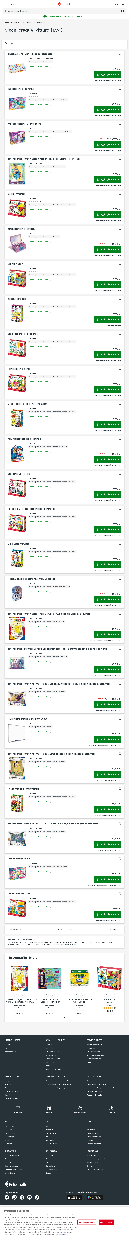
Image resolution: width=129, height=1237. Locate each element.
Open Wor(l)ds (51, 1169)
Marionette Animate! (18, 544)
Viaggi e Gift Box (93, 1162)
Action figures (10, 1173)
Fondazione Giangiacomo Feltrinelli (100, 1088)
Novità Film (91, 1130)
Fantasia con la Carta (19, 369)
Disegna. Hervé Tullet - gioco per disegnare (30, 54)
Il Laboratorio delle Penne (21, 89)
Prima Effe (90, 1062)
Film (88, 1126)
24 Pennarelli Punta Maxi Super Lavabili (79, 1000)
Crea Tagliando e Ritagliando (23, 334)
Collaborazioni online (95, 1059)
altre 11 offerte (116, 115)
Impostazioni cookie (87, 1222)
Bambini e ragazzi (94, 1144)
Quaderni (49, 1173)
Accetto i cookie (106, 1222)
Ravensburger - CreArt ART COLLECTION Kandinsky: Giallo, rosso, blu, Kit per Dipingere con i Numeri (59, 684)
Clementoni (35, 93)
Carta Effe (49, 1045)
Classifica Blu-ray (94, 1137)
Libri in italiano (10, 1126)
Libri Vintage (9, 1137)
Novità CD (49, 1130)
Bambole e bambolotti (13, 1169)
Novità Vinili (50, 1140)
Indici (48, 1066)
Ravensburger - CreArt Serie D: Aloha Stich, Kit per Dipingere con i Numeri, (46, 159)
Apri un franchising (94, 1045)
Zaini (48, 1162)
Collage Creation (16, 194)
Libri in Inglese (10, 1133)
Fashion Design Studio (19, 858)
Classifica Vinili (52, 1144)
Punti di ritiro (50, 1062)
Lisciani (33, 128)
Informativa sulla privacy (55, 1088)
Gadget (90, 1166)
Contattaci (9, 1095)
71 (71, 929)
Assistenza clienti (11, 1091)
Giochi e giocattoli (12, 1155)
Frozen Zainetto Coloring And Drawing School (31, 579)
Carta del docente (53, 1059)
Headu (33, 198)
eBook (7, 1140)
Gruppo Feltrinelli (93, 1081)
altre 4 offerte (116, 150)
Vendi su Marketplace (95, 1055)
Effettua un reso (10, 1088)
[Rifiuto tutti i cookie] (125, 1221)
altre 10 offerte (115, 885)
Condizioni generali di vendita (57, 1081)
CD (47, 1126)
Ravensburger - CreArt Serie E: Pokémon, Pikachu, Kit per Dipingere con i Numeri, (49, 614)
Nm (31, 723)
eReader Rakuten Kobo (95, 1169)
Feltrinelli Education (94, 1091)
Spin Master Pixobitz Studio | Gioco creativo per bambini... (49, 1000)
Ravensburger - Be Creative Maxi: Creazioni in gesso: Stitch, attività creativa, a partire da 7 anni (57, 649)
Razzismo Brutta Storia (96, 1095)
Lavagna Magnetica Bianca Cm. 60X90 (28, 719)
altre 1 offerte (116, 185)
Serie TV (90, 1140)
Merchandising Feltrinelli (96, 1159)
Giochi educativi (11, 1162)
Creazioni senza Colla (19, 893)
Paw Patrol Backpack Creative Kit (25, 439)
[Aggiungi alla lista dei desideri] (120, 53)
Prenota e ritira (51, 1048)
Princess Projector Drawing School (25, 124)
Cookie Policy (62, 1234)
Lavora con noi (10, 1052)
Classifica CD (51, 1133)
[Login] (12, 4)
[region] (64, 1222)
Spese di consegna (12, 1098)
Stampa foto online (53, 1069)
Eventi (7, 1048)
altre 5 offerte (116, 465)
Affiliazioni (91, 1048)
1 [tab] (64, 1017)
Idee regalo (91, 1155)
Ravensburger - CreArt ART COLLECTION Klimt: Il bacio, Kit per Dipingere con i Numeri (51, 753)
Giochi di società (11, 1166)
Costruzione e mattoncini (14, 1159)
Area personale (10, 1081)
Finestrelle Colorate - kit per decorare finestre (31, 509)
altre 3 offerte (116, 395)
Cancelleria (50, 1166)
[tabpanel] (20, 988)
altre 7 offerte (116, 640)
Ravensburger (36, 163)
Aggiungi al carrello (109, 74)
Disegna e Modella (17, 299)
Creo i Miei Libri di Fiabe (20, 474)
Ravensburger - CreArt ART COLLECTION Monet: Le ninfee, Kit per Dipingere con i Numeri (53, 823)
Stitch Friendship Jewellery (21, 229)
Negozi (7, 1045)
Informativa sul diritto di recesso (58, 1084)
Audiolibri (8, 1144)
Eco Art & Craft (15, 264)
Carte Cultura (51, 1055)
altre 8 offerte (116, 80)
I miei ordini (9, 1084)
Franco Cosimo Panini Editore (42, 58)
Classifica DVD (92, 1133)
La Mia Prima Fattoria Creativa (23, 788)
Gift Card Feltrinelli (53, 1052)
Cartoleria (49, 1155)
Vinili (47, 1137)
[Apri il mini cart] (123, 4)
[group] (64, 16)
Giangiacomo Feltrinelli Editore (98, 1084)
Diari (47, 1159)
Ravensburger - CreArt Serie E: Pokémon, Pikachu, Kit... (19, 1000)
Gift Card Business (94, 1052)
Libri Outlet (8, 1130)
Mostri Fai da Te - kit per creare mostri (27, 404)
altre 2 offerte (116, 290)
